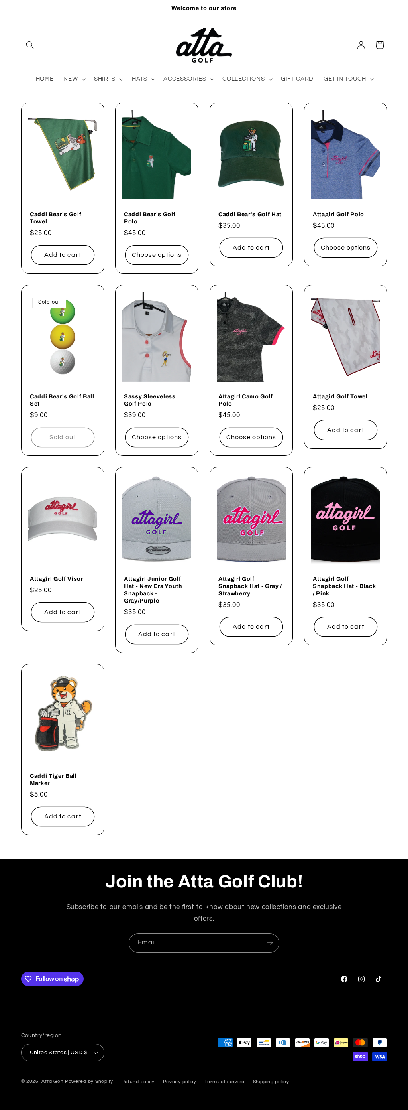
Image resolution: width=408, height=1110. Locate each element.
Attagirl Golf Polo (338, 214)
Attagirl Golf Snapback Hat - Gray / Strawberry (250, 586)
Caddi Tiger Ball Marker (53, 779)
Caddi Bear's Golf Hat (250, 214)
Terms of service (224, 1082)
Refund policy (138, 1082)
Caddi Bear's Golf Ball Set (62, 400)
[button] (30, 45)
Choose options (157, 255)
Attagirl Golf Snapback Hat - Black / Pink (344, 586)
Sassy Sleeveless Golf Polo (150, 400)
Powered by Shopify (89, 1081)
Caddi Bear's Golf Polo (149, 218)
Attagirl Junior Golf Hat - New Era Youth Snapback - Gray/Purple (153, 590)
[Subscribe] (270, 943)
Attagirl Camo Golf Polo (245, 400)
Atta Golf (52, 1081)
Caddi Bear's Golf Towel (55, 218)
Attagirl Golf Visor (56, 579)
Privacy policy (179, 1082)
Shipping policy (271, 1082)
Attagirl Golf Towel (340, 396)
